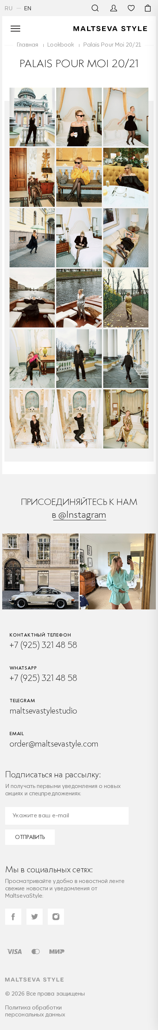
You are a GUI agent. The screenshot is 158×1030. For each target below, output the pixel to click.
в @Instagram (79, 514)
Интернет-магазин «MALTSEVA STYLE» (110, 28)
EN (28, 8)
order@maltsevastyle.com (54, 743)
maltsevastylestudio (43, 710)
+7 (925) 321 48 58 (43, 645)
